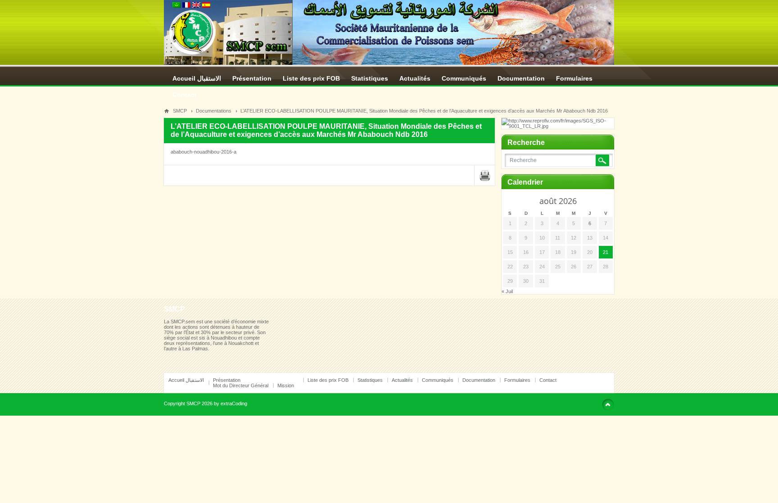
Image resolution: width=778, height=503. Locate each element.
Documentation (521, 78)
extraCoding (234, 403)
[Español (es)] (206, 6)
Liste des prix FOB (311, 78)
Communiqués (464, 78)
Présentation (251, 78)
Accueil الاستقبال (196, 78)
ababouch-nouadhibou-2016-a (203, 151)
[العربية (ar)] (176, 6)
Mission (285, 385)
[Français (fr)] (186, 6)
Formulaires (574, 78)
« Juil (507, 291)
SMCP (180, 110)
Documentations (213, 110)
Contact (184, 94)
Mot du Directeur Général (240, 385)
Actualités (414, 78)
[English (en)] (196, 6)
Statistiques (369, 78)
